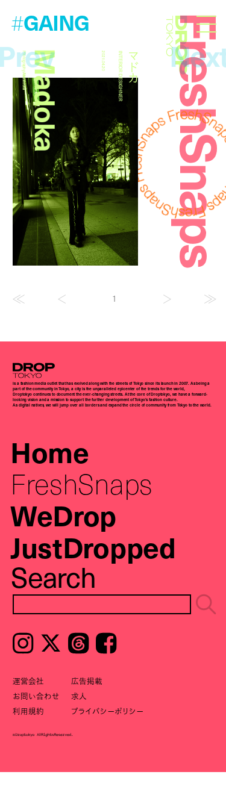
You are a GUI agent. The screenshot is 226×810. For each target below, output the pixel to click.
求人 (79, 696)
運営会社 (28, 681)
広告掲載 (86, 681)
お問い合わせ (36, 696)
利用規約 (28, 711)
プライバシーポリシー (107, 711)
